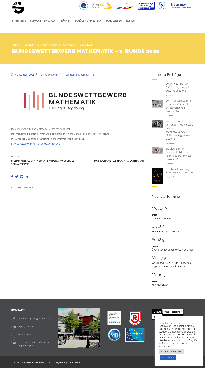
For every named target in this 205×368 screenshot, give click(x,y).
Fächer (65, 20)
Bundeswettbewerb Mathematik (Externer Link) (35, 144)
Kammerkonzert (160, 284)
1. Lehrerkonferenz (161, 218)
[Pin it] (22, 177)
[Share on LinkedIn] (26, 177)
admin (54, 74)
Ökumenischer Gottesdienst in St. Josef (172, 249)
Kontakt (131, 20)
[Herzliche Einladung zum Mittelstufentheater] (157, 175)
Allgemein (69, 74)
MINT (93, 74)
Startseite (19, 20)
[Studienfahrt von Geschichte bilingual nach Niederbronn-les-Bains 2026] (157, 150)
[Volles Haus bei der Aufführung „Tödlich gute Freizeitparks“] (157, 84)
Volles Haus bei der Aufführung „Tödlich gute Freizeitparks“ (177, 87)
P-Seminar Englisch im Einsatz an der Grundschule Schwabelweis (42, 162)
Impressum (75, 362)
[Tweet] (17, 177)
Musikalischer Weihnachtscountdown (119, 161)
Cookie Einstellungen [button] (171, 351)
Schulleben (114, 20)
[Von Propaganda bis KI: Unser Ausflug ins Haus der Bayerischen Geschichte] (157, 103)
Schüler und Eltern (88, 20)
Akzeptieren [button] (168, 357)
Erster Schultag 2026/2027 (166, 231)
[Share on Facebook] (12, 177)
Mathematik (82, 74)
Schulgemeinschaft (43, 20)
